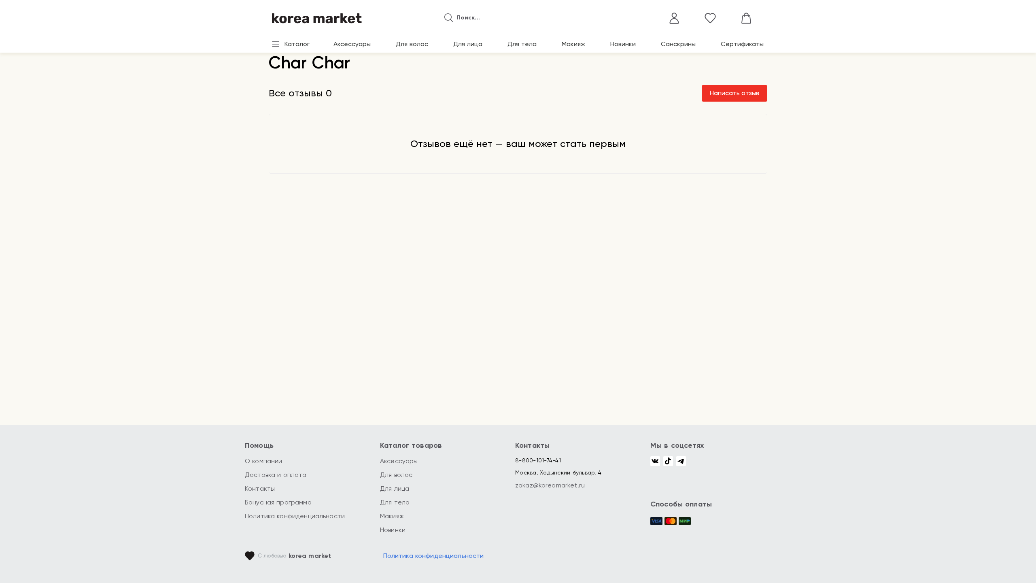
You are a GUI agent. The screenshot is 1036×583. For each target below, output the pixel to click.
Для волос (412, 44)
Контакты (260, 488)
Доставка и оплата (276, 475)
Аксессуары (352, 44)
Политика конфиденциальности (295, 516)
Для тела (522, 44)
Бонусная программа (278, 502)
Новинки (623, 44)
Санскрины (678, 44)
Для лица (467, 44)
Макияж (573, 44)
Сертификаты (742, 44)
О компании (263, 461)
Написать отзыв (734, 93)
